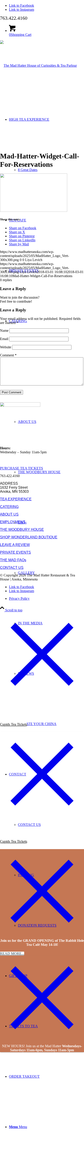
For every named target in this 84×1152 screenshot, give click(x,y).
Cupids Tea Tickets (13, 724)
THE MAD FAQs (13, 560)
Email (4, 339)
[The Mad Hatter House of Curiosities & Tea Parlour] (38, 65)
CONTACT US (12, 568)
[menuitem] (51, 472)
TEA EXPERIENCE (16, 499)
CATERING (9, 507)
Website (5, 347)
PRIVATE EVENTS (15, 552)
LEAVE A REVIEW (15, 545)
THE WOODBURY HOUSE (22, 529)
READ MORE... (12, 953)
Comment (8, 355)
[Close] (42, 695)
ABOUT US (9, 514)
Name (4, 330)
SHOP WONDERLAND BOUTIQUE (28, 537)
